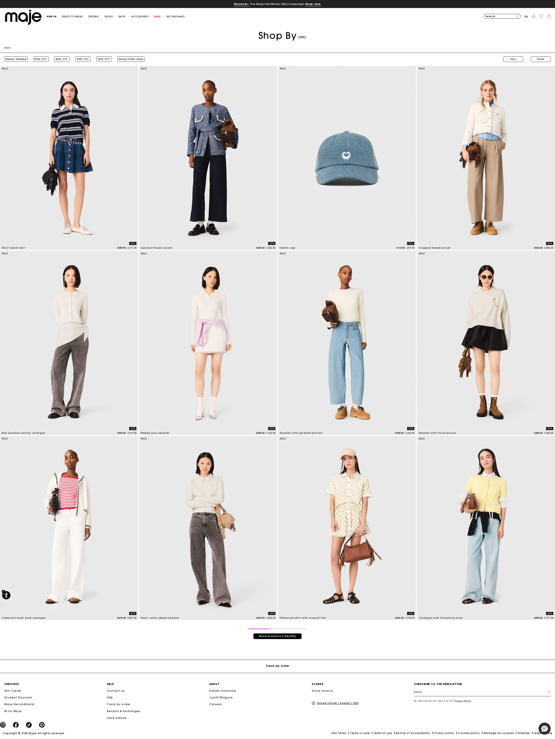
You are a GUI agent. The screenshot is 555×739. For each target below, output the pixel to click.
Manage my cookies (499, 733)
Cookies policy (469, 733)
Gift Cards (12, 690)
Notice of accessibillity (413, 733)
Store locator (322, 690)
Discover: (242, 4)
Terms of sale (360, 733)
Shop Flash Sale (131, 59)
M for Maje (13, 711)
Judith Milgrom (221, 697)
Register (547, 692)
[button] (54, 16)
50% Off (40, 59)
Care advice (117, 717)
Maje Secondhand (19, 704)
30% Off (83, 59)
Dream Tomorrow (222, 690)
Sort (513, 59)
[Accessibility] (6, 595)
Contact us (116, 690)
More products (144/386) (277, 636)
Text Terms (338, 733)
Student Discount (18, 697)
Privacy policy (444, 733)
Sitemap (523, 733)
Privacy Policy (462, 701)
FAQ (110, 697)
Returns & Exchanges (123, 711)
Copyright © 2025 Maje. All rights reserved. (34, 733)
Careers (215, 704)
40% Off (62, 59)
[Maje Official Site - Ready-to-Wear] (23, 17)
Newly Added (16, 59)
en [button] (526, 16)
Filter (540, 59)
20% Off (104, 59)
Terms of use (383, 733)
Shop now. (313, 4)
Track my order (119, 704)
